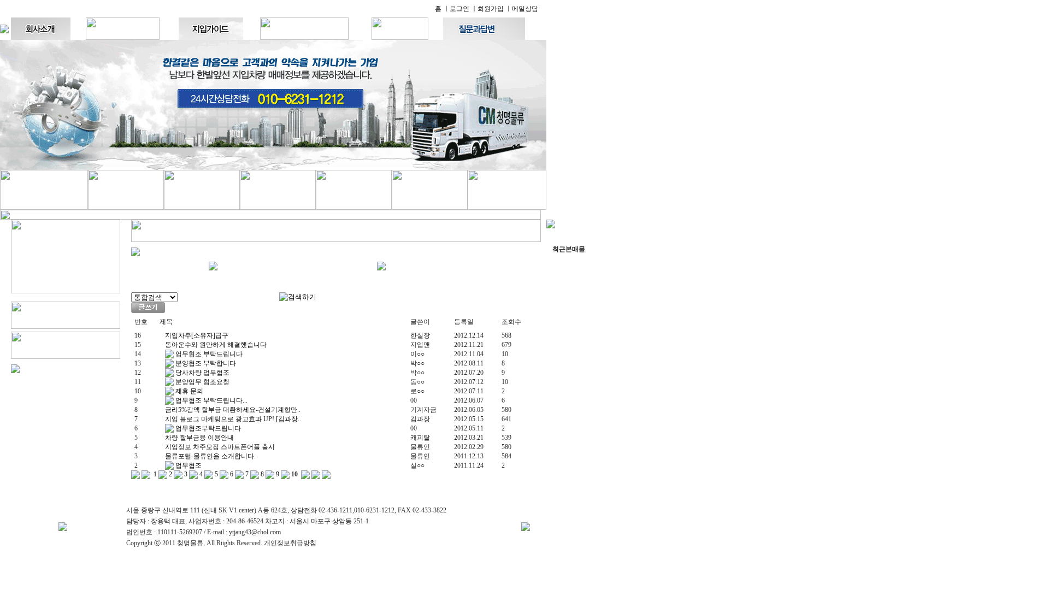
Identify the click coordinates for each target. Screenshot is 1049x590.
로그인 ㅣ (464, 9)
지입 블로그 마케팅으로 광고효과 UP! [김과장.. (233, 419)
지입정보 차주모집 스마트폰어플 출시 (220, 447)
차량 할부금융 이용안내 (199, 437)
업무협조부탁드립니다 (207, 428)
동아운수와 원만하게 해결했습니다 (216, 345)
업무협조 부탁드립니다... (210, 400)
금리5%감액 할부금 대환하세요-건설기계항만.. (232, 410)
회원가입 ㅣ (495, 9)
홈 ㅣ (442, 9)
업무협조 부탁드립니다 (208, 354)
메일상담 (525, 9)
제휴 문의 (188, 391)
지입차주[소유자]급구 (196, 335)
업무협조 (188, 465)
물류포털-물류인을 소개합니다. (210, 456)
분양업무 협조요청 (201, 382)
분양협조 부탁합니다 (205, 363)
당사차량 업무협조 (201, 372)
